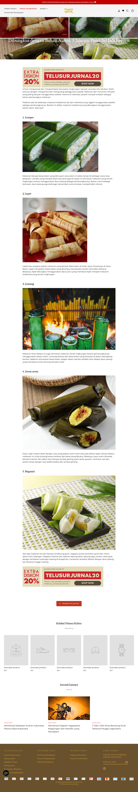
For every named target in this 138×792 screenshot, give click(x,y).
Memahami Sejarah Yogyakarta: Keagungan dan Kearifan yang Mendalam (64, 728)
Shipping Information (78, 755)
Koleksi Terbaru (10, 9)
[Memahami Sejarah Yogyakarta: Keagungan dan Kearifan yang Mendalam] (69, 708)
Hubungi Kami (9, 759)
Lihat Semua (69, 628)
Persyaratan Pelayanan (12, 769)
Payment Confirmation (78, 759)
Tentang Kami (9, 765)
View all (69, 689)
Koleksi (43, 9)
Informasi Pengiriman (45, 762)
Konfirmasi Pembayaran (14, 13)
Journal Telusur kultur (12, 755)
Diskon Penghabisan (28, 9)
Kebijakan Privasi (10, 762)
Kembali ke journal (70, 603)
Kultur (65, 34)
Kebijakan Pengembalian (13, 773)
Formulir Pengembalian (46, 759)
